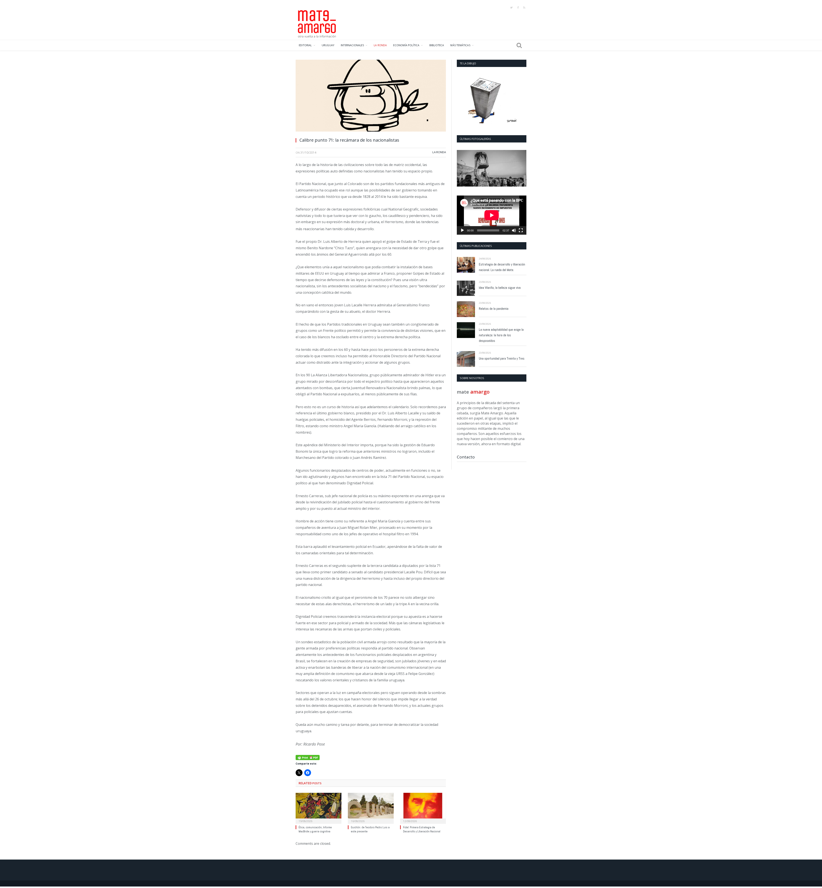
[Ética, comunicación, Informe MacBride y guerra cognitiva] (318, 808)
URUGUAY (328, 45)
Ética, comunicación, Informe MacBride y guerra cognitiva (315, 829)
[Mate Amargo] (317, 23)
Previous (461, 168)
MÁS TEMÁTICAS (460, 45)
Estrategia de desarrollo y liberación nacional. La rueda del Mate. (502, 267)
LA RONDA (380, 45)
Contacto (466, 457)
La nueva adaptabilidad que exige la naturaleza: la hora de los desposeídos (501, 335)
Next (521, 168)
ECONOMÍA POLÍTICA (406, 45)
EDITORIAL (305, 45)
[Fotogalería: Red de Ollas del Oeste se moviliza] (491, 168)
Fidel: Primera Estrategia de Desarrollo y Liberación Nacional (421, 829)
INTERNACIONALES (352, 45)
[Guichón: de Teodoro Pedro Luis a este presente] (371, 808)
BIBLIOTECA (436, 45)
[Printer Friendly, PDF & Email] (308, 757)
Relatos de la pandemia (493, 308)
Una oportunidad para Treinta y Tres (501, 358)
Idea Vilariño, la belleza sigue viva (500, 287)
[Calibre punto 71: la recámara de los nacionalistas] (371, 97)
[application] (491, 215)
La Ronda (439, 152)
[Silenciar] (514, 230)
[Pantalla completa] (521, 230)
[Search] (519, 45)
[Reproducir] (462, 230)
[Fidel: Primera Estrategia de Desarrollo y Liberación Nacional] (423, 808)
